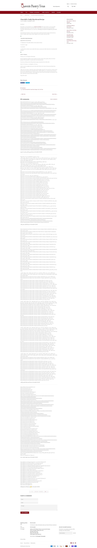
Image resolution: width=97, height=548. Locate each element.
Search (21, 543)
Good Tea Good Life (26, 89)
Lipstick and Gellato (37, 26)
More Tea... (22, 527)
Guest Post (32, 89)
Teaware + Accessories (35, 12)
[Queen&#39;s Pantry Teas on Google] (73, 543)
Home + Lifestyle (45, 12)
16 (45, 491)
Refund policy (33, 543)
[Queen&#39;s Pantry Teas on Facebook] (71, 543)
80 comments (22, 88)
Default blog (27, 15)
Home (21, 12)
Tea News (59, 12)
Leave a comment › (53, 99)
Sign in (68, 3)
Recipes (36, 89)
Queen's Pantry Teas (26, 546)
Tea (26, 12)
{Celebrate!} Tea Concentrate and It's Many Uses (71, 41)
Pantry (53, 12)
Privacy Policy (22, 539)
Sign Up (74, 533)
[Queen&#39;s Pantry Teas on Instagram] (75, 543)
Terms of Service (27, 543)
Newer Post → (54, 94)
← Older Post (22, 94)
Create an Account (74, 3)
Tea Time (41, 89)
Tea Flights (22, 529)
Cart (74, 6)
